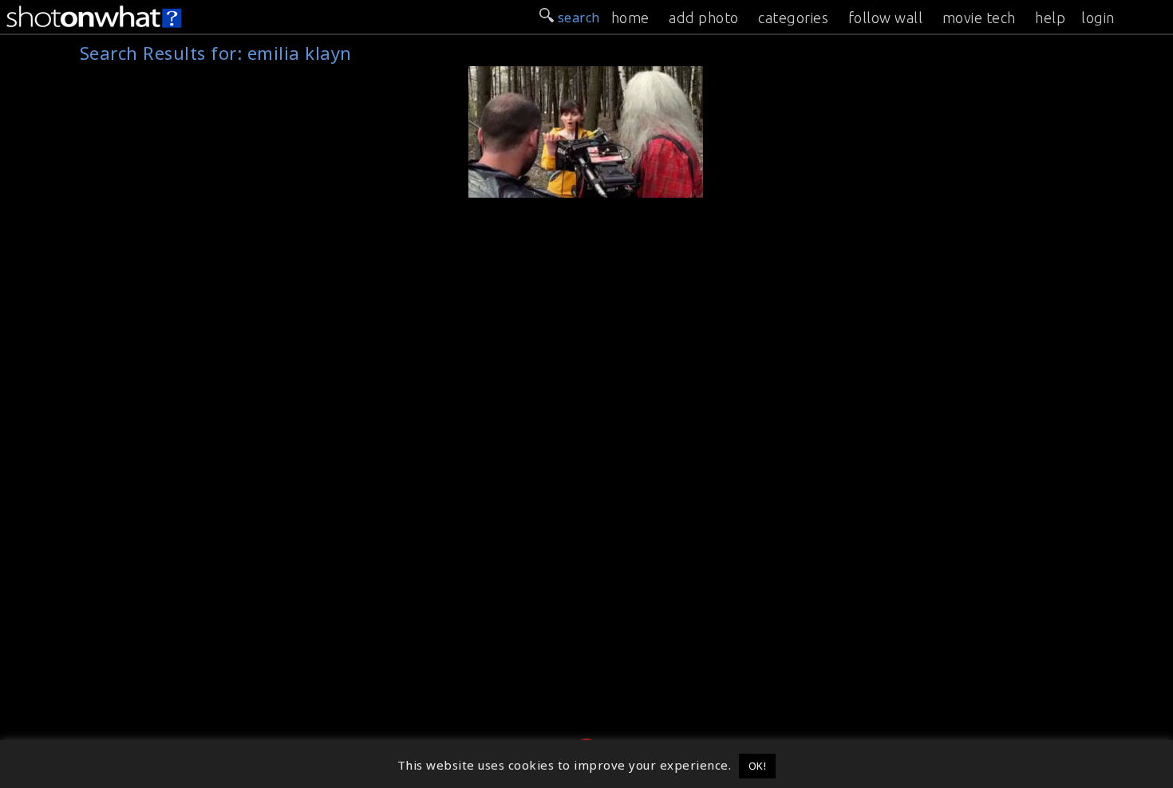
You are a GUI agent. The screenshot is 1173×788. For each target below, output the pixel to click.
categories (793, 18)
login (1098, 18)
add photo (704, 18)
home (630, 18)
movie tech (979, 18)
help (1050, 18)
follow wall (885, 18)
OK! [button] (757, 765)
